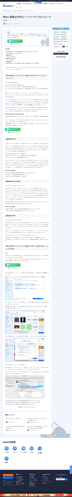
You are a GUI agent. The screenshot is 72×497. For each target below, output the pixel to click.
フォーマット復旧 (58, 43)
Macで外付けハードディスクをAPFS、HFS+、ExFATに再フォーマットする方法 (22, 63)
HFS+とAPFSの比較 (10, 59)
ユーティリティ (59, 3)
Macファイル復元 (13, 10)
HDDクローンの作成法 (20, 483)
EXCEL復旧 (57, 39)
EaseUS (9, 5)
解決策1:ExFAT (9, 55)
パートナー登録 (45, 477)
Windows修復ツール (19, 477)
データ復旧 (18, 3)
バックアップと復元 (32, 480)
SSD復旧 (64, 34)
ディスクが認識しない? (20, 479)
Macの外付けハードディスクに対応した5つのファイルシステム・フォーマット (22, 51)
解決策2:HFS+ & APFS (11, 58)
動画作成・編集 (32, 483)
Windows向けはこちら (15, 43)
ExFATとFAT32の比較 (11, 56)
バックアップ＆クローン (27, 3)
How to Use (7, 10)
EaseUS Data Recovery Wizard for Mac (14, 53)
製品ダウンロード (33, 0)
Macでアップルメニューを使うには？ (13, 418)
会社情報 (44, 476)
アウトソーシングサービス (47, 481)
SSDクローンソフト (19, 484)
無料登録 (8, 482)
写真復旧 (56, 36)
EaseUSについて (46, 474)
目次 (67, 46)
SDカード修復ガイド (20, 476)
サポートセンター (64, 0)
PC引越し (31, 481)
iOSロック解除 (32, 485)
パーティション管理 (37, 3)
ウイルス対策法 (19, 480)
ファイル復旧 (31, 477)
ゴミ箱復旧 (57, 41)
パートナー (43, 0)
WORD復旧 (65, 39)
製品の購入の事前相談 (60, 56)
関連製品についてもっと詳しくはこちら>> (27, 407)
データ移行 (45, 3)
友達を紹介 (45, 483)
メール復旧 (65, 41)
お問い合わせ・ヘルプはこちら (61, 53)
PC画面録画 (31, 484)
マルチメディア (52, 3)
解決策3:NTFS (9, 61)
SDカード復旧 (57, 34)
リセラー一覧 (45, 479)
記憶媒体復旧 (31, 476)
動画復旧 (64, 36)
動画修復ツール (19, 481)
